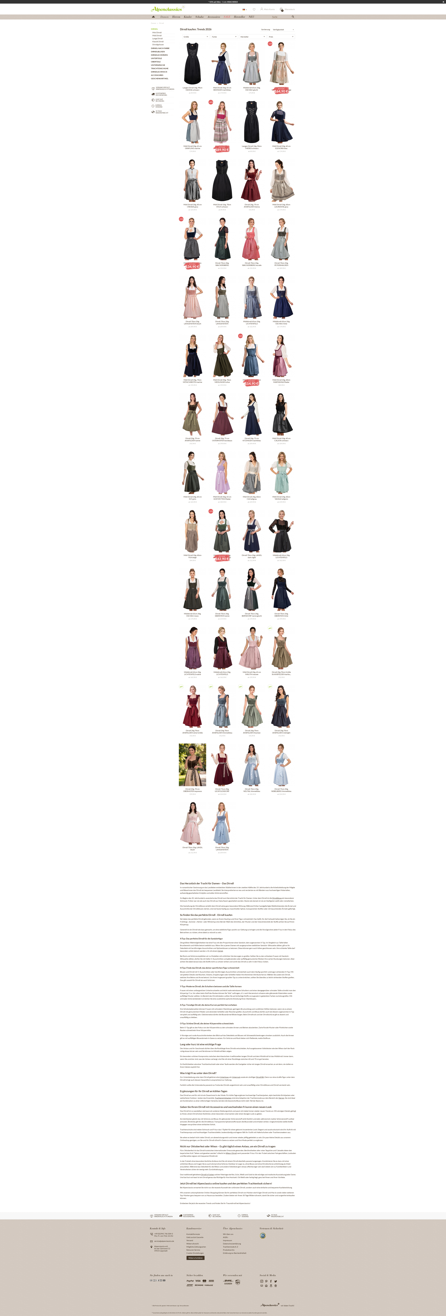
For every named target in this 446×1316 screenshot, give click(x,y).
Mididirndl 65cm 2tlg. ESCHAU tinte (281, 322)
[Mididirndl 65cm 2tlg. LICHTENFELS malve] (192, 648)
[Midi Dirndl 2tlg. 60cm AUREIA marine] (192, 238)
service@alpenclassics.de (164, 1241)
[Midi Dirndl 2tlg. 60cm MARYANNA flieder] (281, 355)
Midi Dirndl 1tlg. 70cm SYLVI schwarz (222, 205)
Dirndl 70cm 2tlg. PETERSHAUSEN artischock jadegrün (281, 264)
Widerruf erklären (195, 1258)
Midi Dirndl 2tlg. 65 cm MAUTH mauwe (252, 673)
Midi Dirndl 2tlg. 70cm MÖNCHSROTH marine (192, 381)
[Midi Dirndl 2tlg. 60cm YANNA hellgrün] (281, 472)
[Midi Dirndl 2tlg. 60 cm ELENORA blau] (281, 122)
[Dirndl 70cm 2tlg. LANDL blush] (192, 823)
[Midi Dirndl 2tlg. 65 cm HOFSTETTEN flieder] (222, 472)
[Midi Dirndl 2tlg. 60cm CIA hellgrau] (251, 472)
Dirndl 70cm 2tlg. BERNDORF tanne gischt (252, 614)
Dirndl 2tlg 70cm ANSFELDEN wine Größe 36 (192, 731)
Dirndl (154, 29)
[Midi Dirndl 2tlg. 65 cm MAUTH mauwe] (251, 648)
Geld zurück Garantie (194, 1237)
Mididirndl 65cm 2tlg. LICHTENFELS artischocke (281, 556)
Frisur (215, 1129)
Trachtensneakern (280, 1132)
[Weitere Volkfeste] (276, 1286)
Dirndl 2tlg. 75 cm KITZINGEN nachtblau (252, 439)
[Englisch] (151, 1280)
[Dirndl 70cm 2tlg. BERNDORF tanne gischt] (251, 589)
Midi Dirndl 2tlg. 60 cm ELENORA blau (281, 147)
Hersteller (245, 37)
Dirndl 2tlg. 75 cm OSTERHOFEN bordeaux (222, 439)
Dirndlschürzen (159, 55)
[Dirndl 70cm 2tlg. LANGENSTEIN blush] (192, 297)
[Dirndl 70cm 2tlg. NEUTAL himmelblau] (251, 764)
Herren (281, 1098)
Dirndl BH (260, 1077)
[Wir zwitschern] (276, 1281)
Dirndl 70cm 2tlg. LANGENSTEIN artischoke (222, 322)
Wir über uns (228, 1234)
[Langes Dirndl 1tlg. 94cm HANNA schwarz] (192, 63)
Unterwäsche (158, 65)
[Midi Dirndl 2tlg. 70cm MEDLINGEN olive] (222, 355)
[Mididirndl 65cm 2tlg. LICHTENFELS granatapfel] (222, 648)
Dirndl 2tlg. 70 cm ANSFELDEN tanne (192, 439)
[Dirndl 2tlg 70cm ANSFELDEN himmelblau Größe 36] (222, 706)
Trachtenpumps (186, 1132)
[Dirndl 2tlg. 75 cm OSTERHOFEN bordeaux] (222, 414)
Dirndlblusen (158, 51)
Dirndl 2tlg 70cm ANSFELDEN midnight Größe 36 (281, 731)
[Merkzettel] (254, 9)
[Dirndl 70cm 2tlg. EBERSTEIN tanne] (222, 589)
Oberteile (156, 62)
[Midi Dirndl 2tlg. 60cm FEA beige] (192, 531)
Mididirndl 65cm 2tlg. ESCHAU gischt (251, 89)
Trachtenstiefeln (214, 1132)
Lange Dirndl (157, 38)
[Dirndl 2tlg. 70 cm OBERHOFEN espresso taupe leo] (192, 764)
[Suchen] (294, 17)
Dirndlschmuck (159, 72)
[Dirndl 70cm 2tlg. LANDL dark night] (251, 531)
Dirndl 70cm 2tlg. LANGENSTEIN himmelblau (222, 848)
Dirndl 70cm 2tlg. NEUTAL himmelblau (251, 790)
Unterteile (156, 58)
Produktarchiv (228, 1250)
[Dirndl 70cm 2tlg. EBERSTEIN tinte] (281, 589)
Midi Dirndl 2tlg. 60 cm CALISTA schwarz (281, 439)
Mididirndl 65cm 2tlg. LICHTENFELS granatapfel (222, 673)
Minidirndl (218, 1051)
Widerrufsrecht (192, 1243)
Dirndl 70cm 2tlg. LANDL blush (193, 848)
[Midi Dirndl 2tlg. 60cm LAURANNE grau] (281, 180)
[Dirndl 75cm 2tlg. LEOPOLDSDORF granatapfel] (222, 764)
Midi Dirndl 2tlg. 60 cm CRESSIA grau (193, 205)
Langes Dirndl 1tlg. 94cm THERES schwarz (252, 147)
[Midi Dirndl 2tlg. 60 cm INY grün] (192, 472)
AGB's (225, 1237)
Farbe (214, 37)
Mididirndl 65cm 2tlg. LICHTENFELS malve (192, 673)
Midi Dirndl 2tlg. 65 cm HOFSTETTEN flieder (222, 498)
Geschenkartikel (159, 78)
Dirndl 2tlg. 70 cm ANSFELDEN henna (252, 205)
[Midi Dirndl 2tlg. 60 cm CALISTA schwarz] (281, 414)
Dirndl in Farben (207, 1174)
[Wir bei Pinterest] (266, 1281)
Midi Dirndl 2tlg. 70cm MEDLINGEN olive (222, 381)
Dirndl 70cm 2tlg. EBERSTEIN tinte (281, 614)
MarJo (273, 1192)
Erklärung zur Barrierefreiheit (234, 1253)
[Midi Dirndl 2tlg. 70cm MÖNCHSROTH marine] (192, 355)
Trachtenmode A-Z (230, 1247)
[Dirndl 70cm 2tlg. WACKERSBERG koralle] (251, 238)
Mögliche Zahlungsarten (196, 1247)
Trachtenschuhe (159, 68)
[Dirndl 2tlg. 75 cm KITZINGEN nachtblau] (251, 414)
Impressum (227, 1240)
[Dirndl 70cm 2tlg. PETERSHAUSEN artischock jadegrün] (281, 238)
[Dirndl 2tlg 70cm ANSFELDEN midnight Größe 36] (281, 706)
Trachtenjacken (262, 1095)
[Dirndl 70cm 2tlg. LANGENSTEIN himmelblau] (222, 823)
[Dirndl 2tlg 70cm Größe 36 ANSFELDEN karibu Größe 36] (281, 648)
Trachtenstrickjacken (223, 1098)
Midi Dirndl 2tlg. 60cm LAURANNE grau (281, 205)
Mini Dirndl (157, 32)
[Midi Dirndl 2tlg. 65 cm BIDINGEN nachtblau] (222, 63)
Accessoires (157, 75)
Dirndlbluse (277, 898)
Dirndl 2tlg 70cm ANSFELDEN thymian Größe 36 (252, 731)
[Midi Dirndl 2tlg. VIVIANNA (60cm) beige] (281, 63)
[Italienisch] (157, 1280)
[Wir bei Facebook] (271, 1281)
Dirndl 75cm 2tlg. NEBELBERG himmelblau (281, 790)
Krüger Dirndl (261, 1192)
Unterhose (224, 1077)
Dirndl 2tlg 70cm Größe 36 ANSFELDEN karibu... (281, 673)
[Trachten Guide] (271, 1286)
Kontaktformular (193, 1234)
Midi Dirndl (157, 35)
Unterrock (236, 1077)
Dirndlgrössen (158, 44)
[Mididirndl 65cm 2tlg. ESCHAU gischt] (251, 63)
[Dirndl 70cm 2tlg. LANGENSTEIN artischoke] (222, 297)
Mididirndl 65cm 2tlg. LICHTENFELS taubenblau (251, 322)
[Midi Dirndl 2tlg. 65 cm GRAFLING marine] (192, 122)
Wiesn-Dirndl (231, 1153)
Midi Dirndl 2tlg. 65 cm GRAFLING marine (193, 147)
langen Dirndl (246, 1056)
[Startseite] (154, 16)
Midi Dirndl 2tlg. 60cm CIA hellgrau (252, 498)
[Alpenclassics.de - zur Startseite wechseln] (172, 8)
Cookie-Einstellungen (195, 1253)
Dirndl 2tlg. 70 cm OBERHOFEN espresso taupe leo (192, 790)
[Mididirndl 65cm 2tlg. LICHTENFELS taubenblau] (251, 297)
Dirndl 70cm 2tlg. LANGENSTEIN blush (192, 322)
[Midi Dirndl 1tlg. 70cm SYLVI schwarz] (222, 180)
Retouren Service (193, 1250)
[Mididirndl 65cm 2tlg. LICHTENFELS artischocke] (281, 531)
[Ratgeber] (262, 1286)
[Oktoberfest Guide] (266, 1286)
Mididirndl (278, 1056)
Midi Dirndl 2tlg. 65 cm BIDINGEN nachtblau (222, 89)
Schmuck (205, 1129)
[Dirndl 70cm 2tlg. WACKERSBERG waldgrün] (222, 238)
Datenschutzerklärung (232, 1243)
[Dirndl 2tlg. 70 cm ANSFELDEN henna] (251, 180)
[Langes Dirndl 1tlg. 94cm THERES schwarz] (251, 122)
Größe (186, 37)
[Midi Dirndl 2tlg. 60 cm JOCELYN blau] (251, 355)
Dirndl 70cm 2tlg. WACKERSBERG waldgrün (222, 264)
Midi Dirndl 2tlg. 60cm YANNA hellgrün (281, 498)
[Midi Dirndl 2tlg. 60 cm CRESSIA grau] (192, 180)
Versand (189, 1240)
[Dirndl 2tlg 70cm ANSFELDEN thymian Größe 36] (251, 706)
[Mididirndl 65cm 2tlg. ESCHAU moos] (192, 589)
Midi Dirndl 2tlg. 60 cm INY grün (193, 498)
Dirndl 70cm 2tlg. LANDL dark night (252, 556)
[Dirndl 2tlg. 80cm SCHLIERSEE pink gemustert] (222, 122)
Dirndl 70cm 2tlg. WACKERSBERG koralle (251, 264)
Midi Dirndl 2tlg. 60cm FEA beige (192, 556)
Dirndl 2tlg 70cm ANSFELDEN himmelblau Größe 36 (222, 731)
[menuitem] (283, 16)
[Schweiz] (164, 1280)
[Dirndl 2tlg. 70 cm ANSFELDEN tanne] (192, 414)
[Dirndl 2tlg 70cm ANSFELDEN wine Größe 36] (192, 706)
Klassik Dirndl (158, 41)
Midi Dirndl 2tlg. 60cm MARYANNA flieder (281, 381)
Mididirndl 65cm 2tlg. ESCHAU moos (192, 614)
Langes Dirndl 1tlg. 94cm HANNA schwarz (192, 89)
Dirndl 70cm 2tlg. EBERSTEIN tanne (222, 614)
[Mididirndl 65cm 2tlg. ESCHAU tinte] (281, 297)
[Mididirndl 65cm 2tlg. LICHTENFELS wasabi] (222, 531)
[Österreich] (161, 1280)
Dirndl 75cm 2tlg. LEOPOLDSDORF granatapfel (222, 790)
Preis (271, 37)
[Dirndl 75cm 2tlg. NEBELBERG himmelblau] (281, 764)
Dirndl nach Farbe (160, 48)
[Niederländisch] (154, 1280)
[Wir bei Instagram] (262, 1281)
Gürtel (220, 951)
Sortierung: (265, 29)
